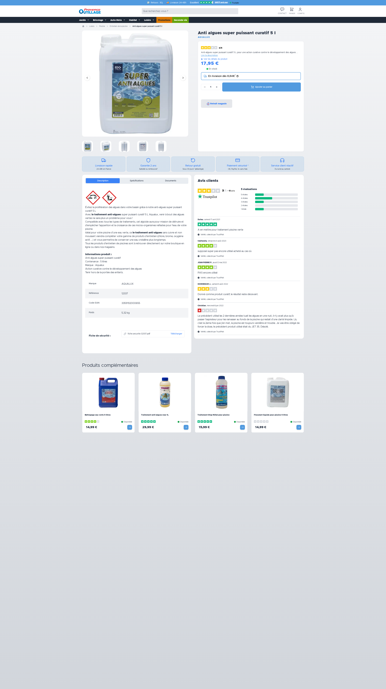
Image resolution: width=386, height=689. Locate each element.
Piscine (102, 26)
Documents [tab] (170, 181)
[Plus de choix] (129, 427)
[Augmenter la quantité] (216, 87)
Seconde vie (180, 20)
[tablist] (136, 181)
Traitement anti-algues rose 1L (155, 415)
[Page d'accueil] (83, 26)
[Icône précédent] (87, 78)
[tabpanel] (136, 232)
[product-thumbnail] (87, 146)
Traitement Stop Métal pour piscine (213, 415)
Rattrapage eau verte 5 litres (98, 415)
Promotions (164, 20)
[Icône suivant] (183, 78)
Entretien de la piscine (119, 26)
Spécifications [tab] (137, 181)
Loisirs (91, 26)
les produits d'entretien (103, 243)
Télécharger (176, 334)
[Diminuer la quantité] (204, 87)
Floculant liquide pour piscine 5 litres (271, 415)
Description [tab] (102, 181)
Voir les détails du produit (215, 59)
